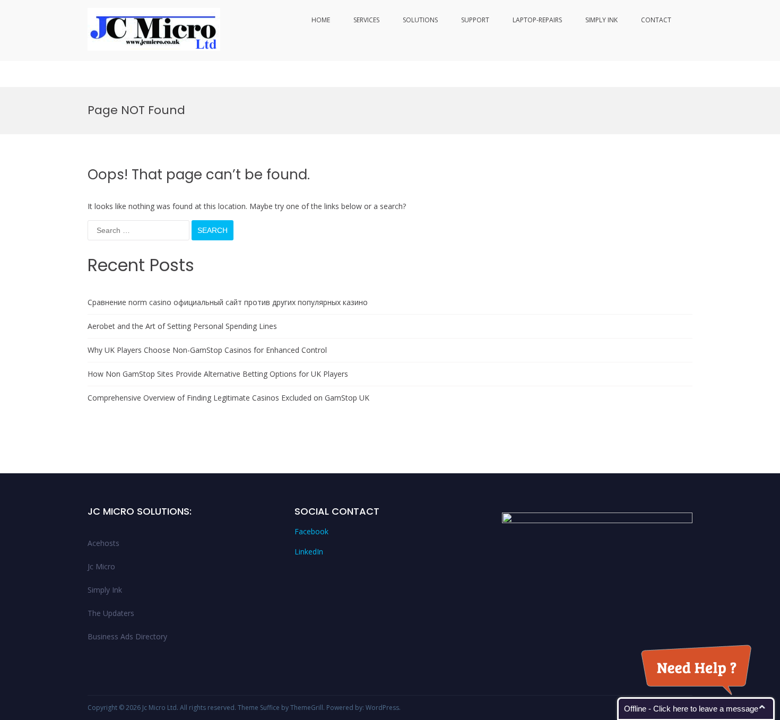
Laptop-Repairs (537, 19)
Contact (656, 19)
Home (320, 19)
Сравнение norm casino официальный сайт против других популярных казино (228, 302)
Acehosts (103, 543)
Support (475, 19)
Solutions (420, 19)
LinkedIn (308, 551)
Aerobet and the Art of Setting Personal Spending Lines (182, 326)
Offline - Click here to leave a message (691, 708)
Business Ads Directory (127, 636)
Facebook (311, 531)
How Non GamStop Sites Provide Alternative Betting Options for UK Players (218, 374)
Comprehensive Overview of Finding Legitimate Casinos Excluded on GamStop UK (228, 398)
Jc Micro (101, 566)
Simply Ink (601, 19)
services (366, 19)
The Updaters (111, 613)
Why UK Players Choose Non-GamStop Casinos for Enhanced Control (207, 350)
